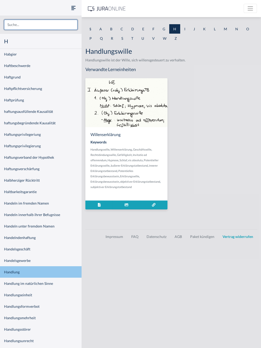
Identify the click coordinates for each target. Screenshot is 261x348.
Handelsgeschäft (17, 249)
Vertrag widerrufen (238, 236)
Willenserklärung (121, 149)
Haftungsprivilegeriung (22, 134)
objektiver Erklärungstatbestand (140, 181)
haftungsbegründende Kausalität (30, 123)
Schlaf (123, 160)
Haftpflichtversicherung (23, 88)
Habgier (10, 54)
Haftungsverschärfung (22, 169)
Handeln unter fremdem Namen (29, 226)
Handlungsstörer (17, 329)
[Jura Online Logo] (107, 8)
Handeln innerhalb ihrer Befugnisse (32, 214)
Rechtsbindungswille (103, 154)
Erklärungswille (129, 176)
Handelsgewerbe (17, 260)
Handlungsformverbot (22, 306)
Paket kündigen (202, 236)
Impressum (114, 236)
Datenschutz (156, 236)
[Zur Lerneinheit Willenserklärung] (153, 204)
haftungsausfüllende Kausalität (28, 111)
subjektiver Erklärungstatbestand (111, 187)
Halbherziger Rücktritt (22, 180)
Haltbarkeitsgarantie (20, 192)
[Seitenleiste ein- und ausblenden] (73, 7)
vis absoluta (135, 160)
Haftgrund (12, 77)
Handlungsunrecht (19, 341)
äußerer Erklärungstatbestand (129, 165)
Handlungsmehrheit (20, 318)
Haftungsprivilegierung (22, 146)
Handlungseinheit (18, 295)
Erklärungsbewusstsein (104, 181)
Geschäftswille (142, 149)
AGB (178, 236)
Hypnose (113, 160)
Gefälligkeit (124, 154)
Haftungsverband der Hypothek (29, 157)
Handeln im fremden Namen (26, 203)
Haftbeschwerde (17, 65)
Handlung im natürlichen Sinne (28, 283)
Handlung (12, 272)
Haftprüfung (14, 100)
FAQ (134, 236)
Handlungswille (100, 149)
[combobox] (40, 25)
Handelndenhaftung (20, 237)
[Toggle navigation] (250, 8)
